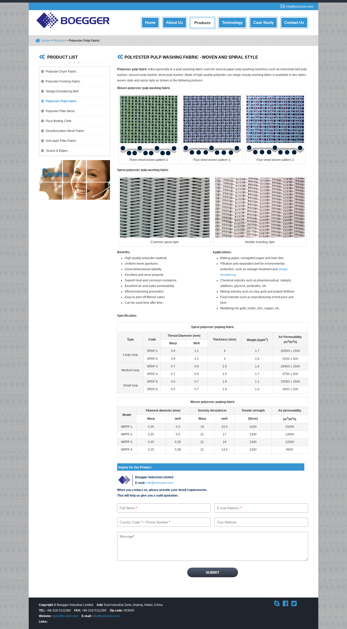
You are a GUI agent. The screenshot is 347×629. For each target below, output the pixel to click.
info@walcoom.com (299, 6)
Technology (232, 22)
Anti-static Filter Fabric (61, 141)
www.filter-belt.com (65, 616)
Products (202, 23)
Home (150, 22)
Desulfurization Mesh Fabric (65, 131)
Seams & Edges (57, 150)
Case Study (263, 22)
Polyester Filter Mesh (60, 111)
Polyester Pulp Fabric (61, 101)
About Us (174, 22)
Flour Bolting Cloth (58, 121)
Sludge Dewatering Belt (62, 91)
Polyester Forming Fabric (63, 81)
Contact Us (294, 22)
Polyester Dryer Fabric (61, 71)
